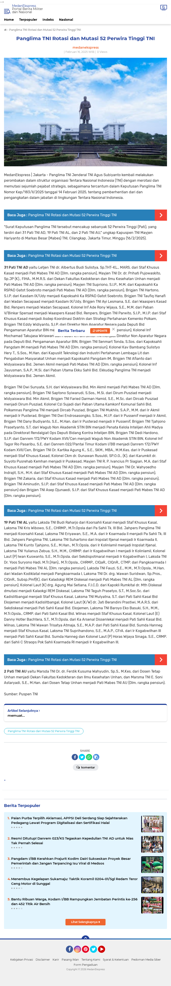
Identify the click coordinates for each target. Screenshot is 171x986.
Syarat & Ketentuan (116, 959)
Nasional (66, 20)
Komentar (88, 767)
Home (9, 20)
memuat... (16, 715)
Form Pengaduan (86, 964)
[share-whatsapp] (89, 757)
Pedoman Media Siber (146, 959)
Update (101, 330)
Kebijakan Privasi (21, 959)
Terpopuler (28, 20)
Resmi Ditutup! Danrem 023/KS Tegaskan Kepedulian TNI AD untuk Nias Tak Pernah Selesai (72, 840)
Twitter (95, 955)
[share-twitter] (82, 757)
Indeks (48, 20)
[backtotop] (85, 939)
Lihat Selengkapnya (84, 922)
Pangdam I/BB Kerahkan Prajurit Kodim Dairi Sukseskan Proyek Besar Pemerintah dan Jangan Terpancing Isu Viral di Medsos (71, 860)
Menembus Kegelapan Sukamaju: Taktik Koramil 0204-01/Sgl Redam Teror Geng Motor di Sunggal (74, 881)
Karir (56, 959)
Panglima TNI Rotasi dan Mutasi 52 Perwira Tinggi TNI (72, 215)
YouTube (104, 955)
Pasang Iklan (70, 959)
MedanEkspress (24, 6)
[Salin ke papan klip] (96, 757)
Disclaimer (43, 959)
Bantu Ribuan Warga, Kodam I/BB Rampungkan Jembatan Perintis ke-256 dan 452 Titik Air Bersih (74, 901)
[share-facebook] (75, 757)
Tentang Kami (90, 959)
